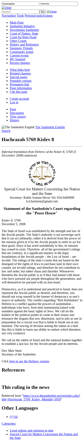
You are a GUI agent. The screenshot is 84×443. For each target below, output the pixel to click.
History (14, 120)
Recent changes (20, 63)
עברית (14, 416)
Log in (14, 102)
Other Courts (18, 41)
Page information (21, 88)
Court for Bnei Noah (23, 37)
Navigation (9, 15)
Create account (19, 98)
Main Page (17, 22)
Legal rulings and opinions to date (31, 430)
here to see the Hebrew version (29, 361)
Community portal (21, 52)
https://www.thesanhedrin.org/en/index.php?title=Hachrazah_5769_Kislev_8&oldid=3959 (41, 397)
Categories (8, 423)
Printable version (20, 80)
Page (13, 109)
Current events (19, 55)
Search (6, 131)
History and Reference (24, 44)
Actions (48, 15)
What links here (20, 69)
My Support (17, 59)
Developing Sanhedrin (24, 30)
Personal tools (34, 15)
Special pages (18, 77)
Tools (20, 15)
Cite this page (18, 91)
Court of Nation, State (24, 33)
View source (18, 116)
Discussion (17, 113)
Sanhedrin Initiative (22, 26)
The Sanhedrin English (50, 127)
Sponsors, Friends (21, 48)
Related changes (20, 73)
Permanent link (19, 84)
